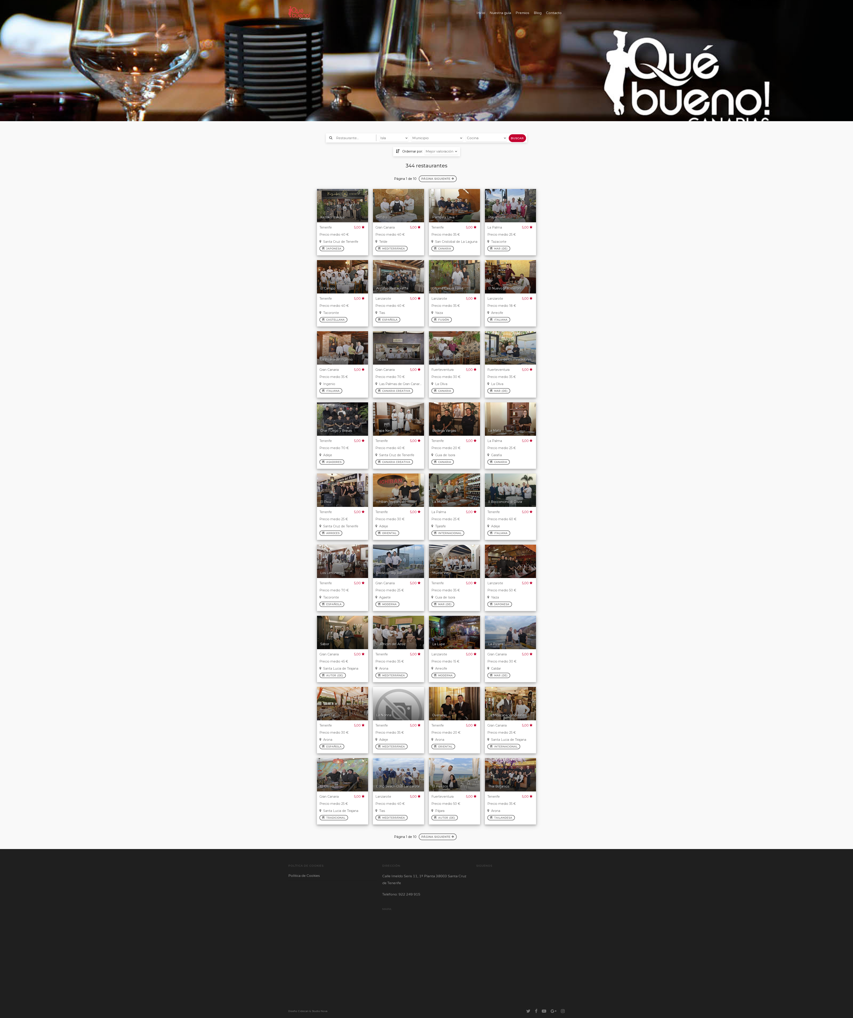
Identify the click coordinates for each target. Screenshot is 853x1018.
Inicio (480, 13)
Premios (522, 13)
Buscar (517, 138)
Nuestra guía (500, 13)
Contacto (554, 13)
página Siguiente (435, 178)
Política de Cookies (304, 875)
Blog (538, 13)
